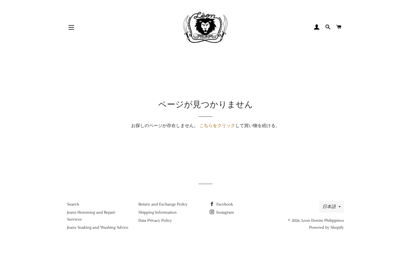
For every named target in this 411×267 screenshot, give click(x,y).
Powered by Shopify (326, 227)
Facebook (224, 204)
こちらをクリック (217, 125)
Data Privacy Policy (155, 220)
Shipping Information (157, 212)
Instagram (224, 212)
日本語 (329, 206)
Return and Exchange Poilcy (163, 204)
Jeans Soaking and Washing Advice (97, 227)
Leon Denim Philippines (322, 220)
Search (73, 204)
